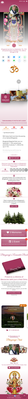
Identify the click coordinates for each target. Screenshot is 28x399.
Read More (14, 155)
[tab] (6, 128)
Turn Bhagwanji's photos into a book (14, 120)
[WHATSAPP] (24, 57)
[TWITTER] (19, 57)
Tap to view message (14, 330)
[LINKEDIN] (3, 60)
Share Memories (14, 367)
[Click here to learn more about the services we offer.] (14, 360)
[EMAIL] (8, 60)
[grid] (14, 102)
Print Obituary (15, 158)
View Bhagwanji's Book (14, 292)
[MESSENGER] (14, 57)
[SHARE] (19, 60)
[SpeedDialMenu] (24, 395)
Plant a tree (14, 206)
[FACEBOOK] (8, 57)
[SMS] (14, 60)
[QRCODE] (3, 57)
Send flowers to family (14, 183)
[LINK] (24, 60)
